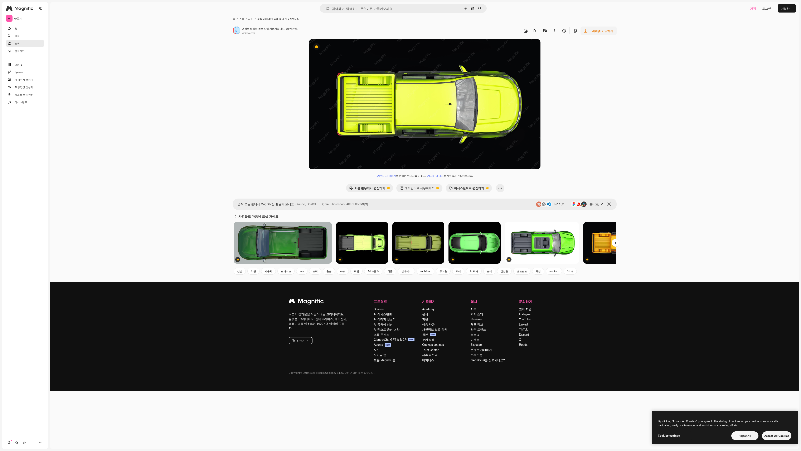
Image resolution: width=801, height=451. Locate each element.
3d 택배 (474, 271)
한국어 (300, 340)
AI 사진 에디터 (435, 175)
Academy (428, 309)
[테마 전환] (24, 442)
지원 (425, 319)
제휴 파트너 (430, 355)
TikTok (523, 329)
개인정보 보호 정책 (434, 329)
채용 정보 (477, 324)
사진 (250, 18)
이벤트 (475, 339)
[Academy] (16, 442)
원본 (428, 334)
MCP (557, 204)
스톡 (241, 18)
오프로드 (522, 271)
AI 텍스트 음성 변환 (386, 329)
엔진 (239, 271)
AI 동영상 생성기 (385, 324)
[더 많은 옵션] (554, 31)
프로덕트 (380, 301)
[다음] (615, 243)
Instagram (525, 314)
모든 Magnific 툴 (384, 360)
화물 (390, 271)
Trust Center (430, 350)
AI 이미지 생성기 (386, 175)
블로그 (475, 334)
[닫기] (609, 204)
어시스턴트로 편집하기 (466, 189)
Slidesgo (476, 344)
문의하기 (525, 301)
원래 (333, 47)
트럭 (315, 271)
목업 (538, 271)
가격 (753, 8)
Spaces (379, 309)
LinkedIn (524, 324)
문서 (425, 314)
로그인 (766, 8)
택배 (458, 271)
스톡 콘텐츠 (381, 334)
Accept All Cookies (776, 436)
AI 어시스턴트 (383, 314)
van (302, 271)
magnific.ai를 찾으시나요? (488, 360)
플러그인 (594, 204)
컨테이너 (406, 271)
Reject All (745, 436)
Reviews (476, 319)
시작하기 (429, 301)
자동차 (268, 271)
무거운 (443, 271)
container (425, 271)
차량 (253, 271)
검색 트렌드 (478, 329)
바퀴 (342, 271)
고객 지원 (525, 309)
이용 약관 (428, 324)
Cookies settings (433, 344)
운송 (328, 271)
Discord (524, 334)
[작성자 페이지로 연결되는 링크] (236, 31)
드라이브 (286, 271)
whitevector (248, 33)
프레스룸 (476, 355)
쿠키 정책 (428, 339)
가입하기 (787, 8)
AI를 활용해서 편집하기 (367, 189)
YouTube (525, 319)
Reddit (523, 344)
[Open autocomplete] (325, 8)
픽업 (356, 271)
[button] (300, 340)
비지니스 (428, 360)
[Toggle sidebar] (41, 8)
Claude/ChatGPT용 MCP (394, 339)
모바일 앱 (380, 355)
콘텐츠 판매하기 (481, 350)
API (376, 350)
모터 (489, 271)
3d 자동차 (373, 271)
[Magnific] (306, 302)
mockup (553, 271)
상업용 (504, 271)
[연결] (9, 442)
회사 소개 (477, 314)
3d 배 (570, 271)
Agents (382, 344)
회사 (474, 301)
